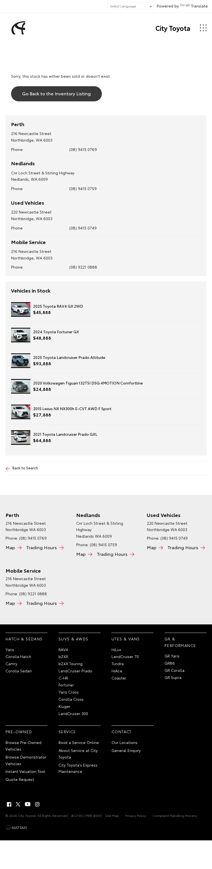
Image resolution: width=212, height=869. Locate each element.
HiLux (116, 649)
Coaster (119, 678)
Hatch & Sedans (24, 638)
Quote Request (20, 779)
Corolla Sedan (19, 670)
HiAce (117, 670)
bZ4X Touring (71, 663)
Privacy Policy (135, 815)
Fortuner (66, 684)
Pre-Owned (19, 731)
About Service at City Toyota (78, 754)
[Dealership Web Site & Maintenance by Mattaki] (16, 828)
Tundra (118, 663)
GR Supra (173, 677)
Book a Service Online (79, 742)
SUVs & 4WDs (73, 638)
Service (67, 731)
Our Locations (124, 742)
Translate (199, 6)
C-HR (63, 678)
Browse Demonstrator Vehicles (26, 760)
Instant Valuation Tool (25, 771)
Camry (11, 663)
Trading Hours (41, 547)
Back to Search (25, 467)
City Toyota (172, 28)
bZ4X (63, 656)
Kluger (64, 706)
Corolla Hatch (18, 656)
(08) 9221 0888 (83, 267)
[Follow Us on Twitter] (18, 804)
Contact (122, 731)
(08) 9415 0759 (83, 188)
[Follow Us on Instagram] (37, 804)
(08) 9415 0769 (83, 149)
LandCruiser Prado (75, 670)
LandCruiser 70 (125, 656)
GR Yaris (172, 656)
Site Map (112, 815)
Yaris (10, 649)
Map (10, 547)
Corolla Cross (71, 699)
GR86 (170, 663)
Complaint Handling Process (174, 815)
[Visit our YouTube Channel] (28, 804)
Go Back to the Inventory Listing (56, 93)
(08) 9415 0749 (83, 228)
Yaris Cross (69, 692)
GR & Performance (180, 642)
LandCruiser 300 (73, 713)
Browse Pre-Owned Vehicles (23, 746)
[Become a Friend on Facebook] (9, 804)
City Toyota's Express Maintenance (78, 768)
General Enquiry (126, 750)
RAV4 (63, 649)
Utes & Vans (126, 638)
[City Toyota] (17, 27)
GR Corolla (174, 670)
